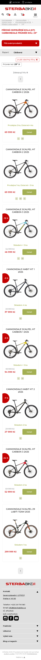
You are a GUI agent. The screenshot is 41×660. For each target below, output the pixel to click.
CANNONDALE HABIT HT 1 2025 (20, 270)
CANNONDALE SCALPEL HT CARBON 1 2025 (20, 330)
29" (16, 64)
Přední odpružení (10, 24)
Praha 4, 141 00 (9, 598)
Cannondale (21, 20)
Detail (29, 132)
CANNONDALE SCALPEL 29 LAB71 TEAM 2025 (20, 510)
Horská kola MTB (23, 22)
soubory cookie (9, 654)
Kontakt (6, 591)
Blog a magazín (10, 641)
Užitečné (7, 631)
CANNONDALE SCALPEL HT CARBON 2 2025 (20, 150)
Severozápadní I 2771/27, (14, 595)
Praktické (7, 626)
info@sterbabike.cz (17, 608)
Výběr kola (7, 636)
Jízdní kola (7, 22)
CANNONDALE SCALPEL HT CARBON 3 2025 (20, 210)
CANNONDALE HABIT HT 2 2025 (20, 390)
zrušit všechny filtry (26, 60)
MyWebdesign (32, 654)
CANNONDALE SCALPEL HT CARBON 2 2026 (20, 90)
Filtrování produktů (13, 43)
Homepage (7, 20)
